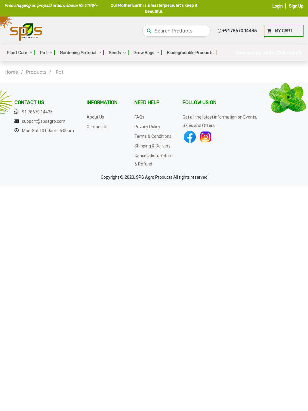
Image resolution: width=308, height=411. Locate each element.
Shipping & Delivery (152, 146)
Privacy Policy (147, 126)
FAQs (139, 117)
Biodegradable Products (192, 52)
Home (11, 72)
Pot (47, 52)
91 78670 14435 (37, 112)
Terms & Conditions (152, 136)
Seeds (119, 52)
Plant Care (21, 52)
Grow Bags (148, 52)
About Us (95, 117)
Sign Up (296, 6)
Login (278, 6)
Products (36, 72)
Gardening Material (82, 52)
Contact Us (97, 126)
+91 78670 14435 (239, 30)
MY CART (282, 30)
